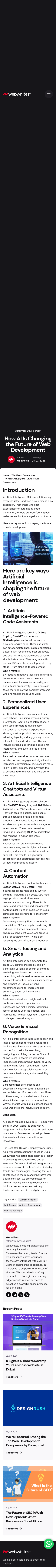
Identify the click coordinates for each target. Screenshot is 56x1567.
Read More (12, 1376)
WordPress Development (28, 430)
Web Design (10, 1205)
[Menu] (49, 94)
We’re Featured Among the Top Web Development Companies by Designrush (26, 1441)
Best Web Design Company (23, 1147)
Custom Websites (28, 1199)
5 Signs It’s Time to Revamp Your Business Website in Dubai (26, 1365)
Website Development (29, 1205)
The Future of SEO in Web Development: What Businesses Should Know (24, 1517)
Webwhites (9, 1155)
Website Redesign (13, 1210)
